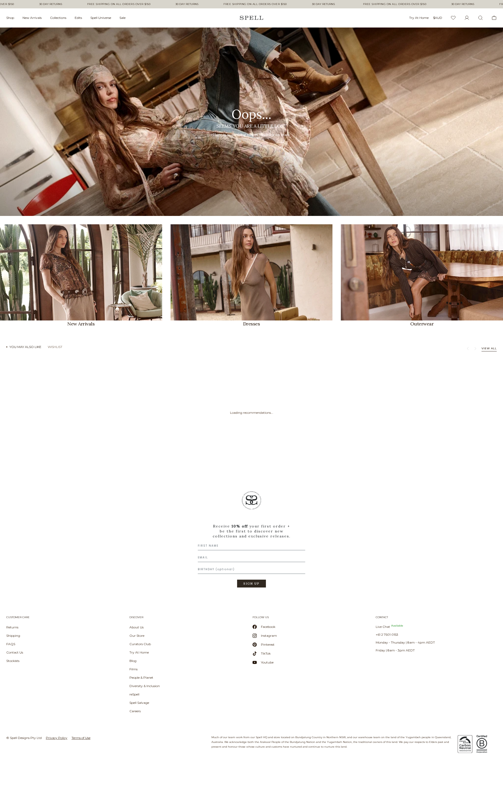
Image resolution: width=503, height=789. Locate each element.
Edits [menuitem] (78, 18)
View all (489, 348)
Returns (12, 627)
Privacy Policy (56, 738)
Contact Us (14, 652)
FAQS (10, 644)
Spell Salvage (139, 703)
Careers (135, 711)
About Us (136, 627)
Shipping (13, 636)
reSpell (134, 694)
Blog (132, 661)
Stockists (12, 661)
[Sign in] (466, 18)
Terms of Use (81, 738)
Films (133, 669)
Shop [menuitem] (10, 18)
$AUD (437, 18)
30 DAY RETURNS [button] (50, 4)
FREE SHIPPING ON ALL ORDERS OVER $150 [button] (119, 4)
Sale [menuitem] (122, 18)
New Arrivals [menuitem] (32, 18)
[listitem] (251, 122)
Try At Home (139, 652)
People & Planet (141, 677)
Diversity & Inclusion (144, 686)
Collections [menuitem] (58, 18)
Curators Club (140, 644)
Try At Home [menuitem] (419, 18)
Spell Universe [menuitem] (100, 18)
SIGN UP (251, 583)
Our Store (136, 636)
